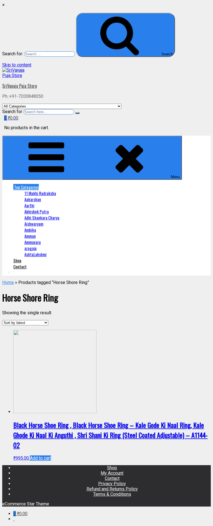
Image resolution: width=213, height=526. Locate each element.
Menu (175, 177)
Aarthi (29, 205)
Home (8, 282)
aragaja (30, 248)
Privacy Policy (112, 483)
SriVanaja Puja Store (19, 86)
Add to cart (40, 458)
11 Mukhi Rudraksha (40, 193)
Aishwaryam (33, 224)
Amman (30, 236)
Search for (12, 111)
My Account (112, 473)
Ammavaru (32, 242)
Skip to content (16, 65)
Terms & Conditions (112, 494)
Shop (17, 260)
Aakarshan (32, 199)
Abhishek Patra (36, 211)
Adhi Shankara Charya (41, 218)
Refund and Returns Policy (112, 489)
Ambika (30, 230)
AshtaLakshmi (35, 254)
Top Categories (26, 187)
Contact (20, 266)
